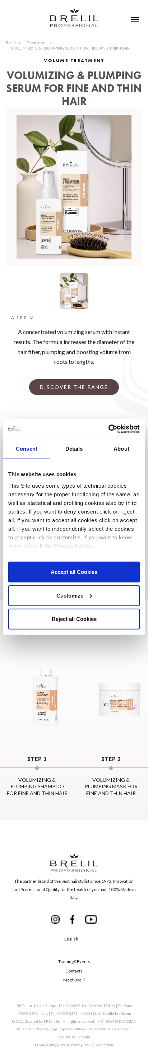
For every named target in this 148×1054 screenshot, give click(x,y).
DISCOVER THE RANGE (74, 387)
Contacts (74, 971)
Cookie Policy (69, 1045)
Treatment (37, 42)
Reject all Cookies (74, 619)
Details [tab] (74, 449)
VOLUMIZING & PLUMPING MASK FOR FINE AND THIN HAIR (111, 776)
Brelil (10, 42)
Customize (69, 595)
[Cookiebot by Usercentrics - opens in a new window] (108, 428)
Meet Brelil (74, 980)
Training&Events (74, 961)
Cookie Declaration (98, 1045)
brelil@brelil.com (117, 1013)
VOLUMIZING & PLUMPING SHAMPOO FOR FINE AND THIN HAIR (37, 776)
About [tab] (121, 449)
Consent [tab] (26, 449)
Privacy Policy (73, 546)
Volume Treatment (74, 60)
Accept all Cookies (74, 572)
